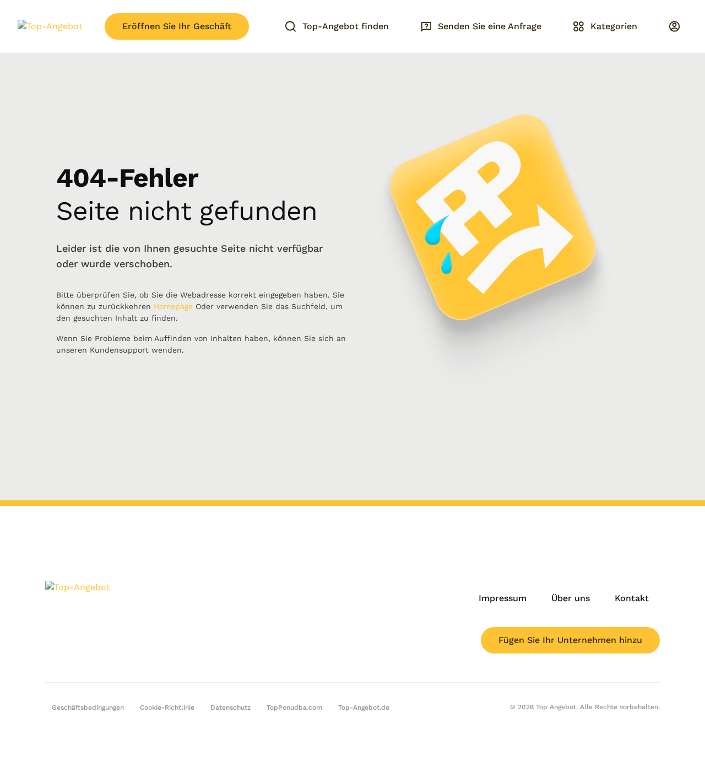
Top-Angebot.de (363, 707)
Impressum (503, 598)
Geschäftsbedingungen (88, 707)
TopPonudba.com (294, 707)
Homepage (173, 306)
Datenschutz (230, 707)
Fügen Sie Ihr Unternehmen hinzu (570, 640)
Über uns (570, 598)
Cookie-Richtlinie (167, 707)
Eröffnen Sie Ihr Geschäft (176, 26)
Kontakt (632, 598)
